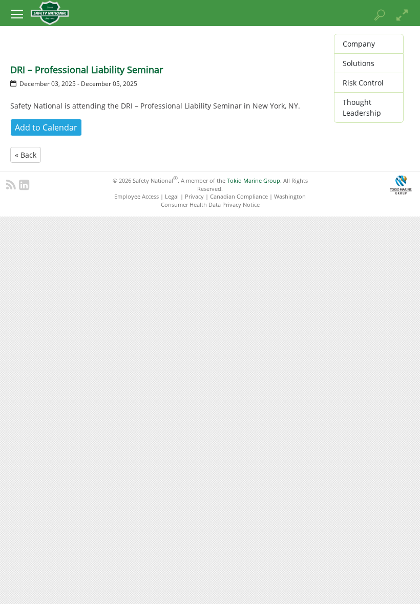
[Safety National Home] (50, 12)
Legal (172, 196)
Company (359, 44)
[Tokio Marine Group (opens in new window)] (400, 183)
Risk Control (363, 83)
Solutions (358, 63)
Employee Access (136, 196)
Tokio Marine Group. (254, 180)
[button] (16, 14)
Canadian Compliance (239, 196)
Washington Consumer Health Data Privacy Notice (233, 200)
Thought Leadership (362, 107)
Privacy (194, 196)
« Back (25, 155)
